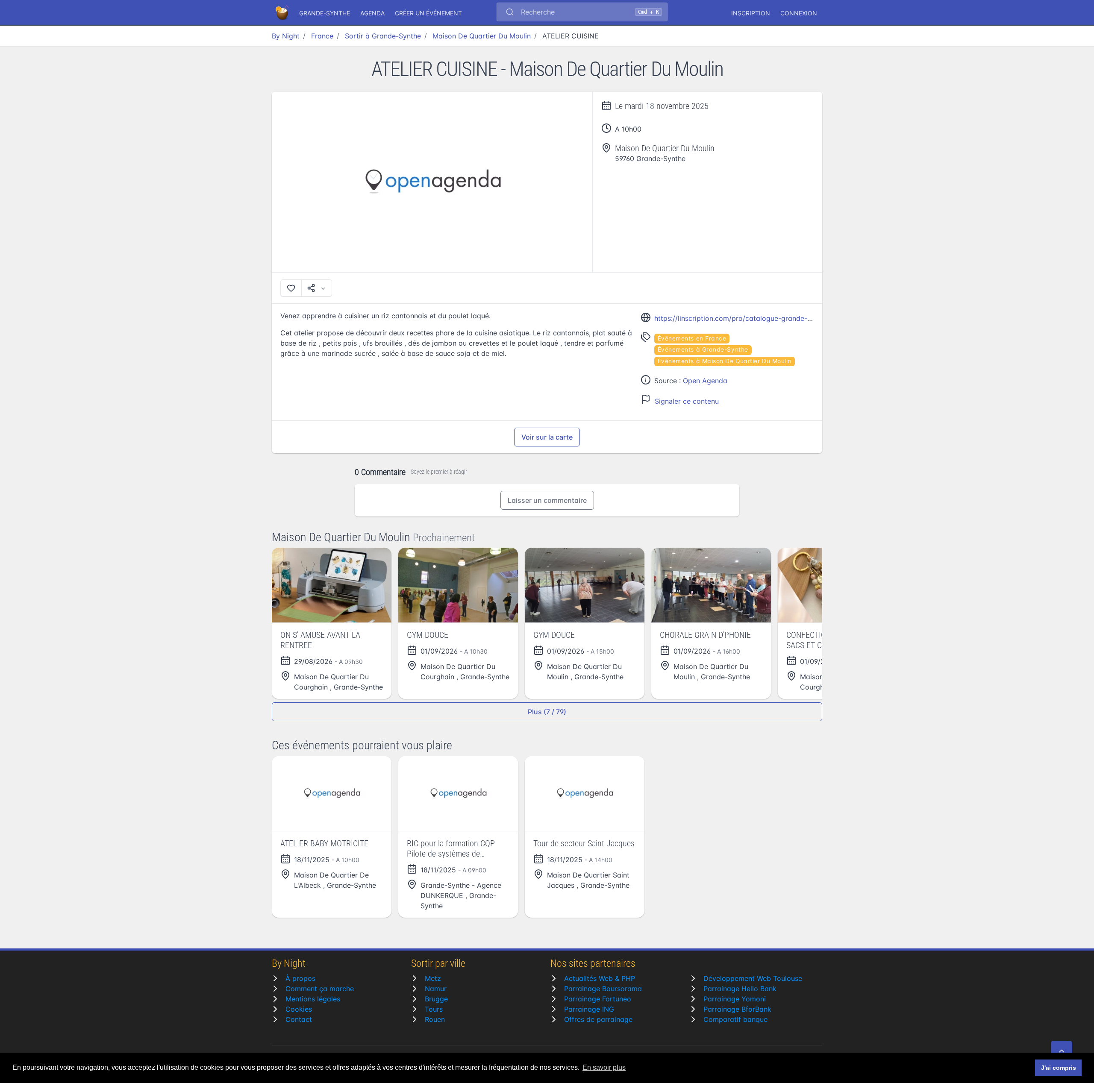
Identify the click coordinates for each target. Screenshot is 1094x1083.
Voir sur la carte (547, 437)
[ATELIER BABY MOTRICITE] (331, 793)
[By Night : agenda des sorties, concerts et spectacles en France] (283, 13)
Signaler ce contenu (687, 401)
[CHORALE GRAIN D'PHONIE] (711, 585)
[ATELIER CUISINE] (432, 182)
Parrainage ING (589, 1009)
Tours (434, 1009)
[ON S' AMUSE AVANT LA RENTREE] (331, 585)
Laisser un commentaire (547, 500)
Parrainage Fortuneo (597, 999)
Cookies (298, 1009)
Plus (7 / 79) (547, 711)
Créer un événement (428, 13)
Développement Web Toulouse (752, 978)
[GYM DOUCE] (458, 585)
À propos (300, 978)
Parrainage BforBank (737, 1009)
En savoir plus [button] (604, 1067)
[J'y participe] (291, 287)
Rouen (435, 1019)
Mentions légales (312, 999)
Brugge (436, 999)
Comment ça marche (319, 988)
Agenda (372, 13)
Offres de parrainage (598, 1019)
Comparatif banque (735, 1019)
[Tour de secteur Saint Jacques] (584, 793)
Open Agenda (705, 380)
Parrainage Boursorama (603, 988)
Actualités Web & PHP (599, 978)
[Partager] (316, 287)
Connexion (798, 13)
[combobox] (582, 13)
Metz (433, 978)
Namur (436, 988)
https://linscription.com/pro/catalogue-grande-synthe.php (748, 318)
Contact (298, 1019)
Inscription (750, 13)
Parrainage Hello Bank (739, 988)
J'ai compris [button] (1058, 1067)
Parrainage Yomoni (734, 999)
